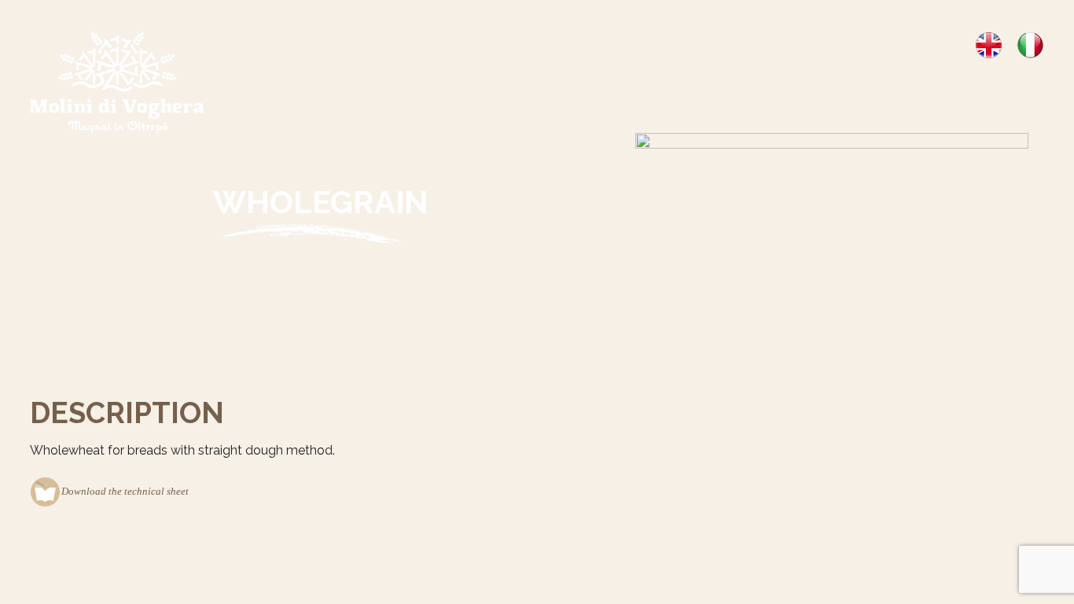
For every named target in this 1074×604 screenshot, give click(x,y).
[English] (988, 44)
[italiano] (1030, 44)
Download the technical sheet (125, 491)
